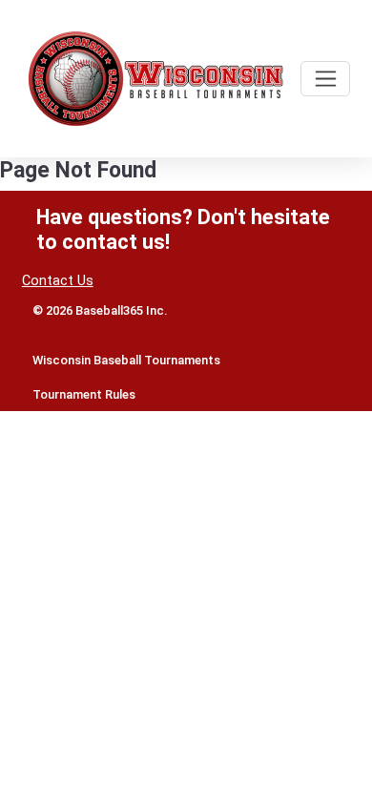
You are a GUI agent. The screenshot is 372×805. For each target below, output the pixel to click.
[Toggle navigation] (325, 78)
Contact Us (57, 281)
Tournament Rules (83, 394)
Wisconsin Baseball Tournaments (126, 360)
